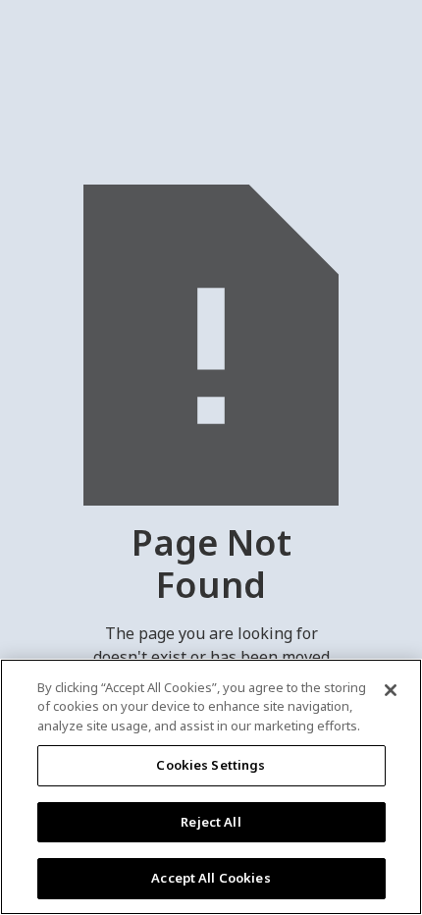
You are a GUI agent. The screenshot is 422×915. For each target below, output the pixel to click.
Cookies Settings (210, 765)
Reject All (210, 822)
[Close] (390, 690)
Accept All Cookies (210, 878)
